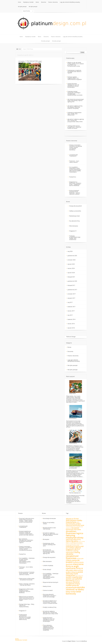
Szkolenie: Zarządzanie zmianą (73, 583)
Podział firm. (72, 177)
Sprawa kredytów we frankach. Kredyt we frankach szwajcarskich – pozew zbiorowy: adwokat (26, 533)
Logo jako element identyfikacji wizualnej (74, 360)
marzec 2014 (71, 323)
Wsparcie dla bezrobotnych (50, 582)
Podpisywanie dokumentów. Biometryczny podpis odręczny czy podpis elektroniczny (25, 617)
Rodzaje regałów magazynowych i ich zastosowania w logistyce (75, 78)
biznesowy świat (78, 525)
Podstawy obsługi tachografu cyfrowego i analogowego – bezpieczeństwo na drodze (75, 93)
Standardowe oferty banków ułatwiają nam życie (49, 545)
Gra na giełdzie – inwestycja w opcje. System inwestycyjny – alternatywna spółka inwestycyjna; (75, 169)
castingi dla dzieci (72, 526)
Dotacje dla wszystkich (75, 206)
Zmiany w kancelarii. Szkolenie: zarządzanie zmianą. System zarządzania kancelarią (75, 147)
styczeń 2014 (71, 328)
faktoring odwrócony (73, 539)
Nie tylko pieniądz (73, 365)
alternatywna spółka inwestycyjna (74, 521)
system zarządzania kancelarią (74, 580)
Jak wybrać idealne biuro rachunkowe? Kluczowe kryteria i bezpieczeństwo (50, 602)
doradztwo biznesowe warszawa (73, 528)
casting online (68, 528)
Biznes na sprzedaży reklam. (48, 523)
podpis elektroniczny (75, 570)
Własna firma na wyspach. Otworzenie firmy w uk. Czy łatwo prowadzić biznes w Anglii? (26, 598)
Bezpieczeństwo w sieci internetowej (49, 528)
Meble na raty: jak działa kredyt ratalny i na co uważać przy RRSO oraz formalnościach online (76, 64)
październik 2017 (72, 289)
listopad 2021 (71, 277)
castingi (67, 526)
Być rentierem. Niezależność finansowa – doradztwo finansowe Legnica (26, 540)
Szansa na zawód (47, 590)
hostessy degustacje (74, 542)
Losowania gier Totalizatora (73, 155)
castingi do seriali (79, 526)
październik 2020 (72, 281)
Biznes (69, 347)
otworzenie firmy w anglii (75, 565)
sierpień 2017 (71, 298)
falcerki (79, 541)
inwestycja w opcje (72, 546)
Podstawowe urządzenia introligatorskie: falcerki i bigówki (74, 72)
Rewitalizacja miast (74, 216)
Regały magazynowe (79, 575)
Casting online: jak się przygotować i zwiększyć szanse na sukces (74, 127)
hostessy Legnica (69, 545)
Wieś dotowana (73, 226)
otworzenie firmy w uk (74, 569)
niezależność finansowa (72, 557)
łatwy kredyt (71, 591)
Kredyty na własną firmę (49, 607)
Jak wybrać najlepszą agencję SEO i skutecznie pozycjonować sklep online (76, 120)
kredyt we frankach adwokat (75, 547)
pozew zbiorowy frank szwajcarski (74, 574)
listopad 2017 (71, 285)
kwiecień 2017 (71, 306)
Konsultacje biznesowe (49, 518)
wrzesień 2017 (71, 294)
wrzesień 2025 (71, 260)
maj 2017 (70, 302)
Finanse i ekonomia (73, 356)
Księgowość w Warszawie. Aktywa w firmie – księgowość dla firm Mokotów (75, 183)
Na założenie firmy (74, 221)
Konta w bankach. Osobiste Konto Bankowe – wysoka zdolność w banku (74, 192)
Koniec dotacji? (47, 569)
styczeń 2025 (71, 264)
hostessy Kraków (79, 543)
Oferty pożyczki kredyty (73, 561)
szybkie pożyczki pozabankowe (72, 586)
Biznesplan (46, 539)
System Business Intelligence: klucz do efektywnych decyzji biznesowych (73, 85)
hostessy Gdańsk (73, 543)
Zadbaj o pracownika (75, 211)
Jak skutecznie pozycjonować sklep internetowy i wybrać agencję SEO (76, 100)
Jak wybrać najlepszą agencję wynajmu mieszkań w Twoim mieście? (50, 534)
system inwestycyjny (74, 577)
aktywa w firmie (72, 518)
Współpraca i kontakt (21, 640)
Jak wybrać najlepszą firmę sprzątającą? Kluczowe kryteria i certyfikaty (75, 107)
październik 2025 (72, 255)
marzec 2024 (71, 268)
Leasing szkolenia (73, 553)
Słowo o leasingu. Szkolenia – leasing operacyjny (26, 584)
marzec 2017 (71, 311)
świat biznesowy (73, 592)
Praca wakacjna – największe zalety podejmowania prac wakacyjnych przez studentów (48, 627)
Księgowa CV (72, 231)
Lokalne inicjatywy (48, 565)
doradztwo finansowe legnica (74, 532)
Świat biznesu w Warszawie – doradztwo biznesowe (26, 579)
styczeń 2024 (71, 272)
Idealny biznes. (47, 586)
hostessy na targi (76, 545)
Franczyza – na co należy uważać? (74, 161)
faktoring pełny (72, 541)
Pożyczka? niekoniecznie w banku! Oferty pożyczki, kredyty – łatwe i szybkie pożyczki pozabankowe (26, 520)
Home (19, 49)
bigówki (77, 522)
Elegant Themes (71, 641)
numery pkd (79, 558)
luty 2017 (70, 315)
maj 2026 (70, 251)
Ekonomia (70, 351)
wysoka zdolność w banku (75, 588)
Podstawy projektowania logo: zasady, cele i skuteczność (74, 114)
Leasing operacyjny (72, 551)
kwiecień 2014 (71, 319)
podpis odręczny (72, 572)
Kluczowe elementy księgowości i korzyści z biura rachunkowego (49, 596)
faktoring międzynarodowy (74, 536)
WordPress (84, 641)
